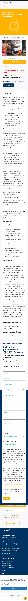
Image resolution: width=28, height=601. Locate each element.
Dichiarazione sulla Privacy (16, 599)
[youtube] (7, 553)
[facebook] (2, 553)
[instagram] (5, 553)
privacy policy (16, 517)
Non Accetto (14, 592)
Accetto (14, 588)
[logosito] (8, 2)
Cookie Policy (7, 599)
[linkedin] (10, 553)
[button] (26, 576)
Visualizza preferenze (14, 595)
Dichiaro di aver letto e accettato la (12, 516)
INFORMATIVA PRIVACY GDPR (13, 485)
